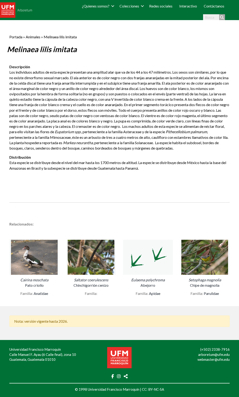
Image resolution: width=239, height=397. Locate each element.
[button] (112, 6)
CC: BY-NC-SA (153, 389)
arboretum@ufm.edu (214, 354)
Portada (15, 37)
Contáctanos (214, 6)
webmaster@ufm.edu (213, 359)
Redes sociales (160, 6)
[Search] (222, 17)
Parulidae (211, 293)
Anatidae (41, 293)
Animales (33, 37)
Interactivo (188, 6)
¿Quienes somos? (95, 6)
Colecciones (129, 6)
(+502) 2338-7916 (215, 349)
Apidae (154, 293)
